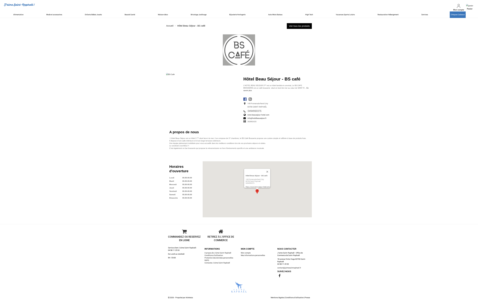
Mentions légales (277, 298)
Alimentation (18, 15)
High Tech (309, 15)
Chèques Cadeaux (458, 15)
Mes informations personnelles (253, 255)
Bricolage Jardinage (199, 15)
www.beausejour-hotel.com (258, 115)
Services (424, 15)
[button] (257, 191)
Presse (307, 298)
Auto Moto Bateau (275, 15)
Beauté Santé (130, 15)
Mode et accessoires (54, 15)
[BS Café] (170, 74)
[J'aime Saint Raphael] (81, 5)
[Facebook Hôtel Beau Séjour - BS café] (245, 99)
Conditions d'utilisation (214, 255)
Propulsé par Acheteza (184, 298)
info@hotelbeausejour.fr (257, 118)
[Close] (267, 172)
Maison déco (163, 15)
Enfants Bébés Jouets (93, 15)
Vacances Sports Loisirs (345, 15)
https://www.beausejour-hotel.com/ (258, 187)
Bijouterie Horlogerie (237, 15)
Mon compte (246, 253)
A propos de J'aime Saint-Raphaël (218, 253)
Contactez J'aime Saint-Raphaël (217, 263)
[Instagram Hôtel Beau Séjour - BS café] (250, 99)
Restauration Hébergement (388, 15)
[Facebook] (279, 276)
